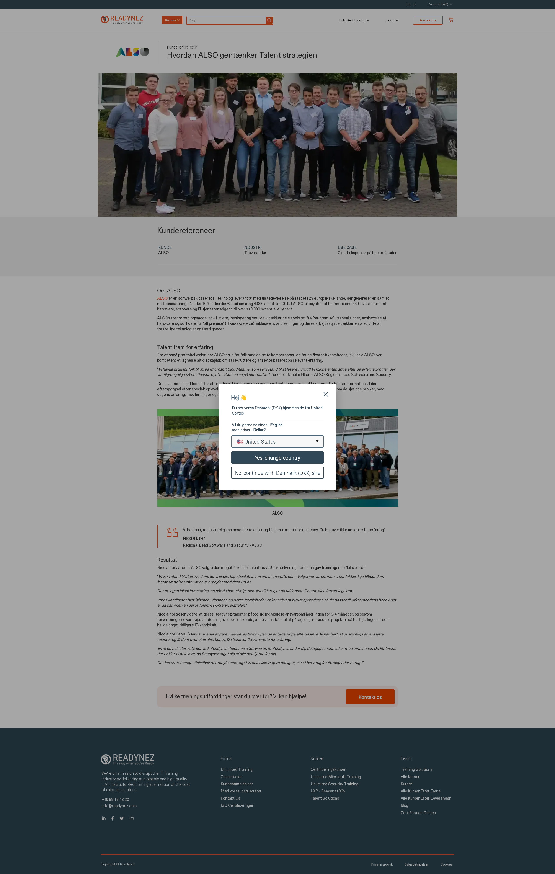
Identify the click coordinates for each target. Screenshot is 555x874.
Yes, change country (277, 457)
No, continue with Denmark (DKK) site (277, 473)
